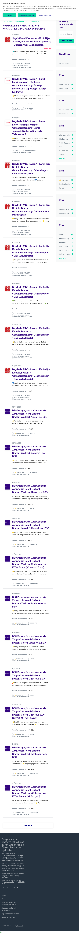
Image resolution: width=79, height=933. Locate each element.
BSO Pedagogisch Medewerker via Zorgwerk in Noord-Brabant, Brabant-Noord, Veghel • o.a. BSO (29, 639)
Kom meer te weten (32, 10)
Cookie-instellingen (45, 15)
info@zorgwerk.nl (9, 882)
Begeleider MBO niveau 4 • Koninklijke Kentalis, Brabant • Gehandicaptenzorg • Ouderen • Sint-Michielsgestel (31, 41)
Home (4, 896)
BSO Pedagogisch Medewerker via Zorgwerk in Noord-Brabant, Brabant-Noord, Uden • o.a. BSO (29, 675)
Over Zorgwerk (7, 899)
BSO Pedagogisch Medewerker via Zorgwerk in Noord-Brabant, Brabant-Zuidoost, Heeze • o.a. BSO (30, 489)
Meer (62, 158)
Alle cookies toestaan (26, 15)
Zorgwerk (20, 926)
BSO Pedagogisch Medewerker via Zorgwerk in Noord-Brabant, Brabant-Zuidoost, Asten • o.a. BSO (29, 414)
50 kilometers (65, 63)
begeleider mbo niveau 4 (14, 21)
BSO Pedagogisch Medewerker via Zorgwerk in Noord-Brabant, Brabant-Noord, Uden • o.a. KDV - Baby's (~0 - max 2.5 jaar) (29, 713)
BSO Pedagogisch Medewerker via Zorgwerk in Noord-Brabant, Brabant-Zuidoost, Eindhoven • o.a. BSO (29, 602)
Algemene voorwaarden (10, 914)
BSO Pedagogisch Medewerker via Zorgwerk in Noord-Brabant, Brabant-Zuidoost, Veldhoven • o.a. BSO (29, 752)
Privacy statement (8, 917)
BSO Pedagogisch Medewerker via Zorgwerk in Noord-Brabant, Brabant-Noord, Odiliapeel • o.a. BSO (30, 525)
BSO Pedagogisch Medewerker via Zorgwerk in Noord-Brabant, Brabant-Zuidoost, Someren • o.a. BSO (29, 451)
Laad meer (28, 826)
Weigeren (9, 15)
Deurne (34, 21)
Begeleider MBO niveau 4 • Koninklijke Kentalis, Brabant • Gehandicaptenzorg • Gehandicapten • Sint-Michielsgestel (31, 168)
